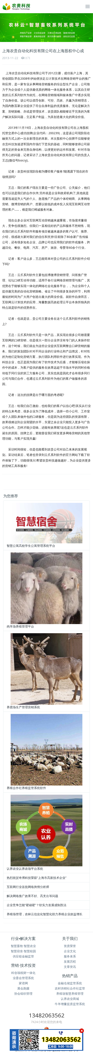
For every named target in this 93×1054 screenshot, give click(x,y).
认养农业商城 (70, 999)
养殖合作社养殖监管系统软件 (26, 788)
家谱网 (23, 983)
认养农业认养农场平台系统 (25, 869)
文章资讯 (70, 967)
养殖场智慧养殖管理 (69, 993)
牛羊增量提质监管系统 (70, 1004)
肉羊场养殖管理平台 (20, 626)
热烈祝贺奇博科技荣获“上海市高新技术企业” (36, 878)
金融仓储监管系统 (70, 983)
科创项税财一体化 (23, 973)
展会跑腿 (23, 988)
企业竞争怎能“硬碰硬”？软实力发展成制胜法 (36, 905)
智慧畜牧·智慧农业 (23, 946)
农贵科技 (8, 144)
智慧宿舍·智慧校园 (23, 951)
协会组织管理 (23, 993)
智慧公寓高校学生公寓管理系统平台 (31, 545)
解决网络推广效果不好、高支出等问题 (32, 896)
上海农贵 (12, 73)
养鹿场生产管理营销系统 (23, 707)
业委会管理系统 (23, 978)
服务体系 (70, 956)
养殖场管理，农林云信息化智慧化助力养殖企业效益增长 (44, 914)
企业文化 (70, 951)
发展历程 (70, 961)
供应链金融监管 (23, 956)
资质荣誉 (70, 946)
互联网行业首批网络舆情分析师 (28, 887)
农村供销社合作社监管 (70, 988)
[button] (7, 27)
